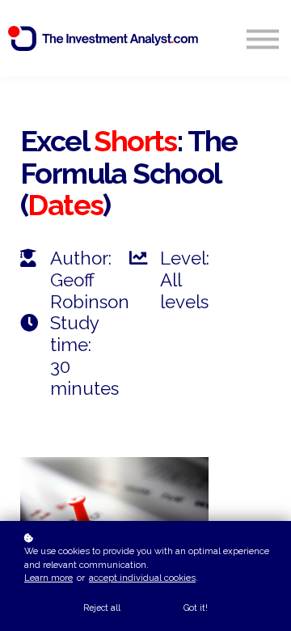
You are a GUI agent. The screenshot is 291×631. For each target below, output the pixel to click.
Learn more (48, 577)
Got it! (195, 607)
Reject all (101, 607)
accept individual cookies (142, 577)
